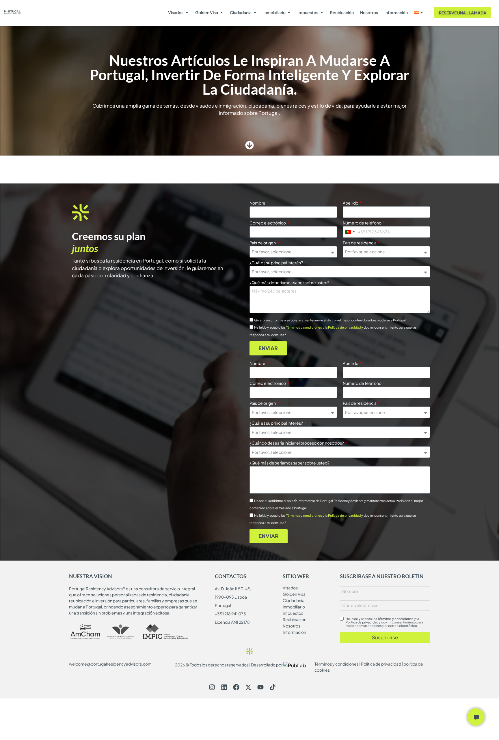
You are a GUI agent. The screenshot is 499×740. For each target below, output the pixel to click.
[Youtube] (260, 687)
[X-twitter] (248, 687)
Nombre (258, 203)
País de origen (263, 243)
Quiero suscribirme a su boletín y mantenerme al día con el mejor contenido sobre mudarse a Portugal (330, 320)
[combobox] (349, 231)
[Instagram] (212, 687)
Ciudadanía (241, 12)
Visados (175, 12)
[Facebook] (236, 687)
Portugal (223, 605)
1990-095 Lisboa (231, 597)
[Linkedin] (224, 687)
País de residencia (360, 243)
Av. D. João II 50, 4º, (233, 588)
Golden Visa (206, 12)
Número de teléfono (362, 223)
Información (396, 12)
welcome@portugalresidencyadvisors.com (110, 663)
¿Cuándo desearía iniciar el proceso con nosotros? (297, 443)
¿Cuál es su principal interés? (277, 263)
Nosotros (369, 12)
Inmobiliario (274, 12)
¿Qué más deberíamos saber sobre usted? (290, 282)
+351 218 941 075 (230, 613)
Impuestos (307, 12)
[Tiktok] (272, 687)
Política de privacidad (344, 327)
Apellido (351, 203)
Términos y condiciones (304, 327)
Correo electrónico (268, 223)
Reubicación (342, 12)
